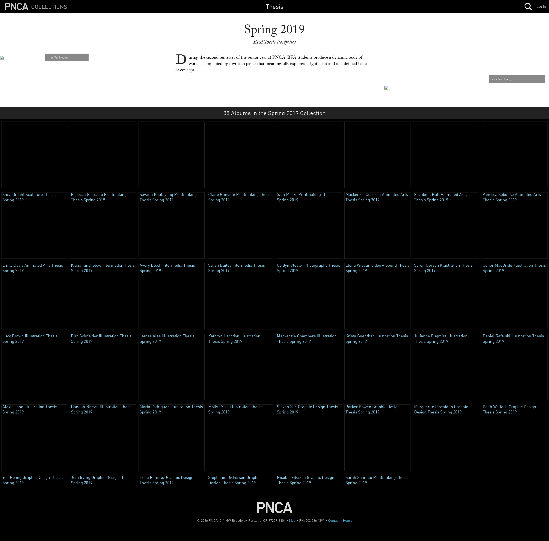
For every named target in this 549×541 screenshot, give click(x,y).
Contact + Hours (340, 520)
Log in (541, 6)
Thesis (274, 6)
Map (292, 520)
